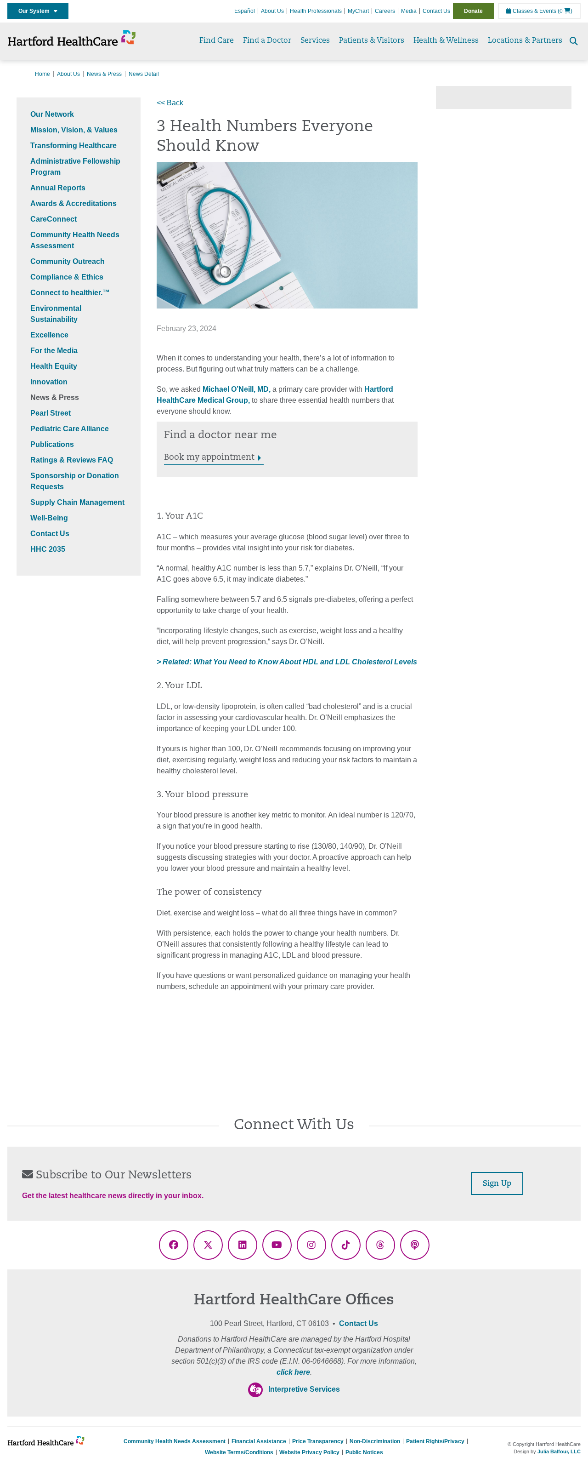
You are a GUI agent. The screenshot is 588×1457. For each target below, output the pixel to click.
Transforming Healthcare (73, 145)
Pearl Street (50, 413)
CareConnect (53, 219)
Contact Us (436, 11)
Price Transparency (318, 1441)
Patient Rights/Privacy (435, 1441)
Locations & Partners (525, 41)
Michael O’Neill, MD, (237, 389)
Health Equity (53, 366)
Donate (473, 11)
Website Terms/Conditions (239, 1452)
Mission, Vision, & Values (74, 130)
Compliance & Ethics (66, 277)
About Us (272, 11)
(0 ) (565, 11)
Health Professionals (316, 11)
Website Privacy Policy (309, 1452)
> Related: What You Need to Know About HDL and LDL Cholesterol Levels (287, 662)
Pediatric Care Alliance (69, 429)
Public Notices (364, 1452)
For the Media (54, 350)
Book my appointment (209, 458)
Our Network (52, 114)
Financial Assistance (259, 1441)
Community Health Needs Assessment (175, 1441)
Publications (52, 444)
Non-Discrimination (375, 1441)
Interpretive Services (304, 1389)
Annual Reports (57, 188)
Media (409, 11)
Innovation (49, 382)
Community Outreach (67, 261)
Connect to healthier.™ (70, 293)
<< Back (170, 103)
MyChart (358, 11)
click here (293, 1372)
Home (42, 74)
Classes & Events (533, 11)
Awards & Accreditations (73, 203)
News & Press (104, 74)
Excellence (49, 335)
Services (315, 41)
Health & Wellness (446, 41)
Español (244, 11)
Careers (385, 11)
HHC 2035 (47, 549)
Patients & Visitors (371, 41)
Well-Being (49, 518)
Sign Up (497, 1184)
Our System (36, 11)
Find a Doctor (267, 41)
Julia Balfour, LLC (559, 1451)
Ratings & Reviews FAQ (71, 460)
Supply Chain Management (77, 502)
